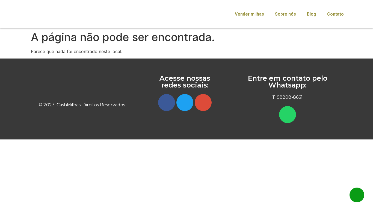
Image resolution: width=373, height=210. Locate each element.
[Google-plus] (203, 102)
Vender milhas (249, 14)
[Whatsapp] (287, 114)
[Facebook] (166, 102)
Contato (335, 14)
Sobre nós (285, 14)
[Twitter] (184, 102)
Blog (311, 14)
